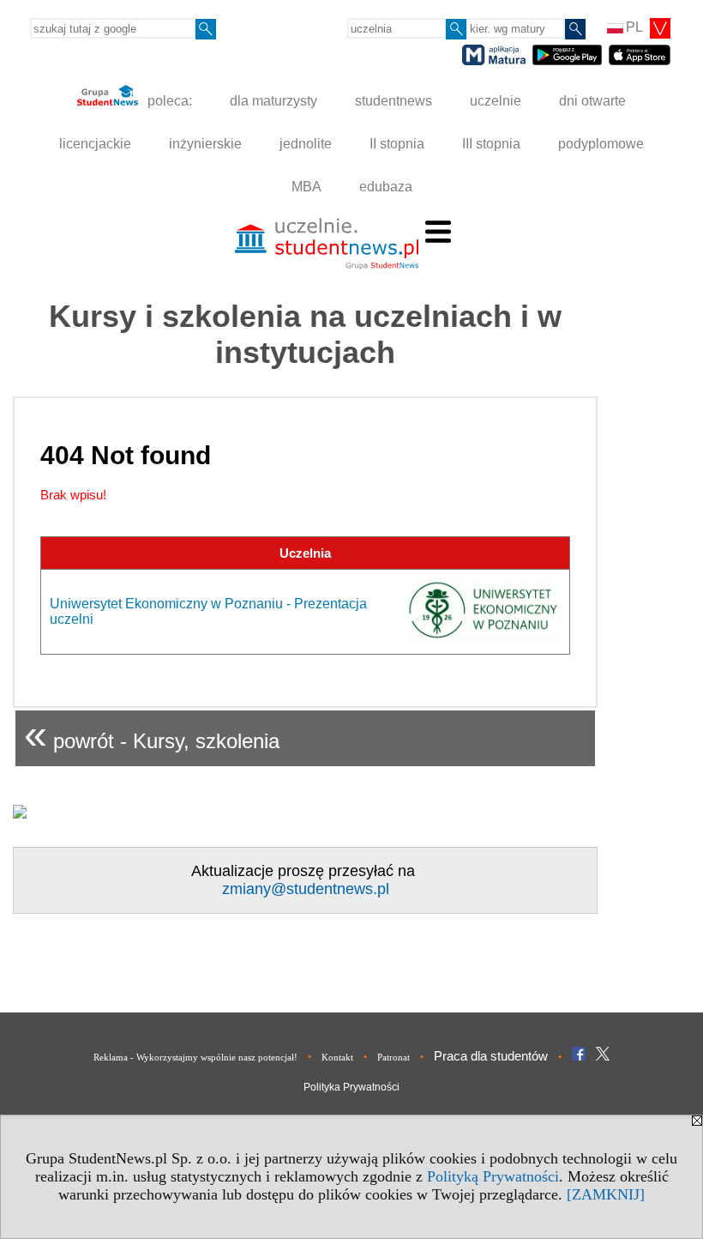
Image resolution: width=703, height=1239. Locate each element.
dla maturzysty (273, 101)
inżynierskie (205, 143)
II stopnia (397, 143)
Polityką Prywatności (493, 1176)
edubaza (385, 186)
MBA (306, 186)
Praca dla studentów (491, 1056)
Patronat (393, 1057)
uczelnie (495, 101)
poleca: (168, 101)
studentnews (393, 101)
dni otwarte (592, 101)
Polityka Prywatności (351, 1087)
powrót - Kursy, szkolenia (151, 734)
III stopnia (491, 143)
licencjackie (95, 143)
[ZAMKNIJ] (606, 1194)
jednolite (305, 143)
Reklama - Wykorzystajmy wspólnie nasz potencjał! (195, 1057)
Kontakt (337, 1057)
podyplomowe (601, 143)
